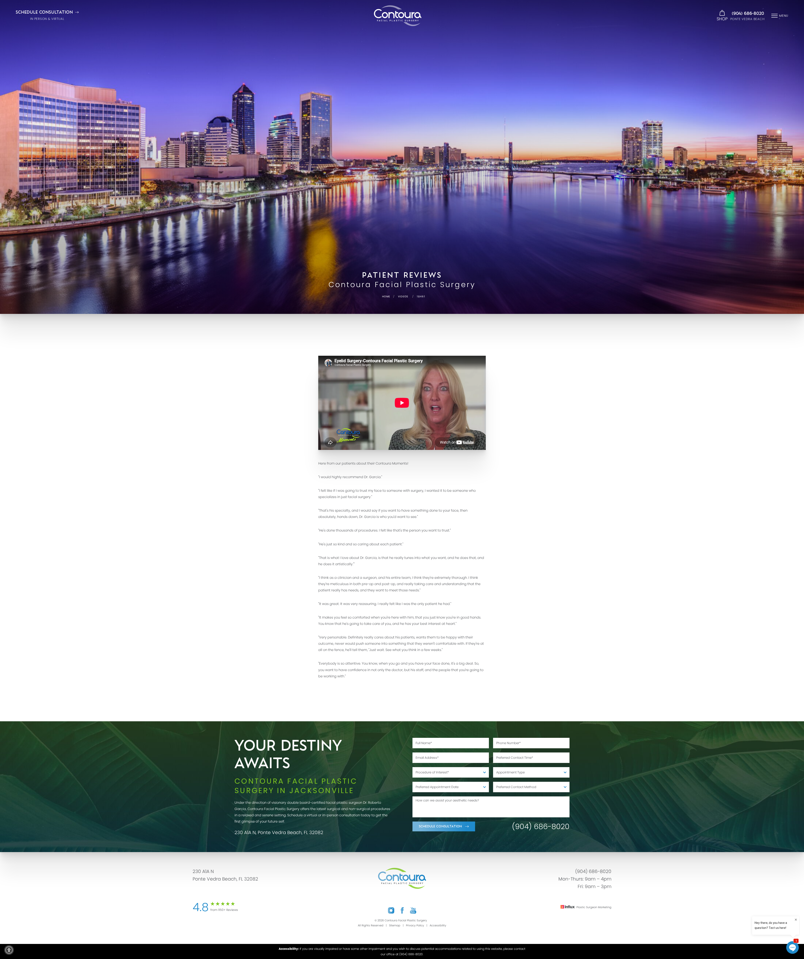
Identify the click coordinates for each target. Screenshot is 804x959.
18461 (421, 296)
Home (386, 296)
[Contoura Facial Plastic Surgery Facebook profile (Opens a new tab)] (402, 910)
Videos (403, 296)
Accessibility (438, 925)
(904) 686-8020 (748, 14)
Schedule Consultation (440, 826)
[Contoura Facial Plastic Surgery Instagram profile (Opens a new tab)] (391, 910)
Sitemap (394, 925)
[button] (9, 950)
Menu (783, 15)
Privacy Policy (415, 925)
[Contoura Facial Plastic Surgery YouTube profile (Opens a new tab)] (413, 910)
